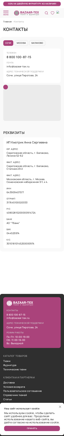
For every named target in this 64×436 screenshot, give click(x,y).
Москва (21, 43)
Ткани (6, 361)
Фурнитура (9, 365)
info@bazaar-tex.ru (18, 66)
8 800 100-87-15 (19, 57)
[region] (32, 103)
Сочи (8, 43)
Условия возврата (14, 386)
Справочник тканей (15, 395)
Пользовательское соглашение (22, 391)
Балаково (37, 43)
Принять (32, 428)
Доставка (9, 382)
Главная (7, 21)
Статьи (7, 399)
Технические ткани (14, 369)
